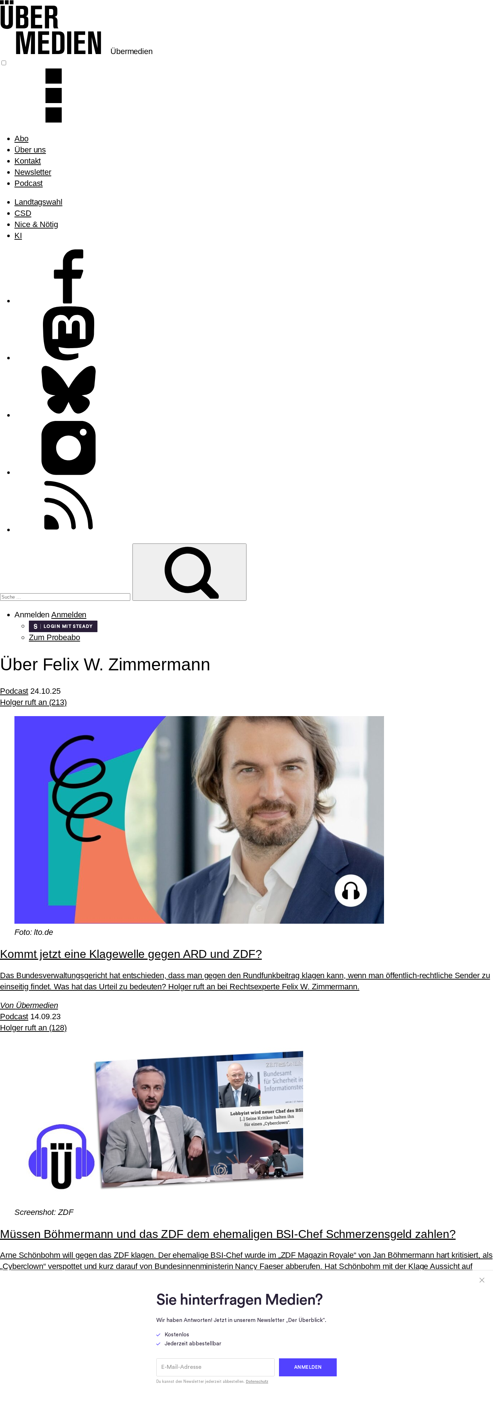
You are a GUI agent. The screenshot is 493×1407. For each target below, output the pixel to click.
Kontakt (27, 160)
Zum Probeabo (54, 637)
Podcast (28, 183)
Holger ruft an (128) (33, 1027)
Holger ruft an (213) (33, 702)
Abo (21, 138)
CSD (22, 213)
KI (18, 235)
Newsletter (32, 172)
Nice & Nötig (36, 224)
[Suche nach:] (66, 595)
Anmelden (68, 614)
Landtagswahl (38, 202)
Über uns (30, 149)
